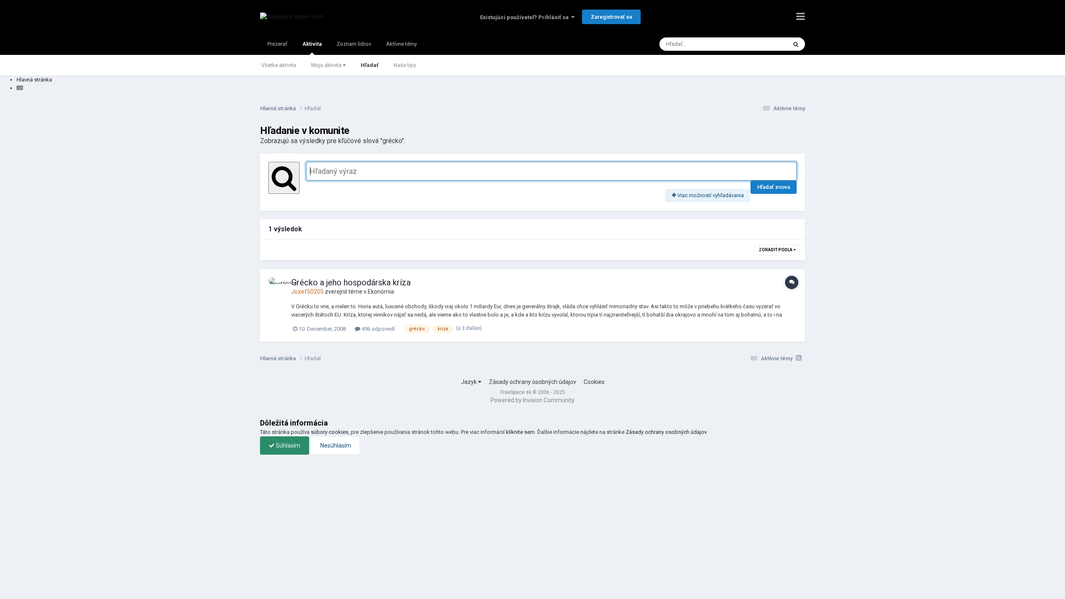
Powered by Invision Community (532, 400)
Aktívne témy (401, 44)
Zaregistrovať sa (611, 17)
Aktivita (312, 44)
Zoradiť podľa (776, 250)
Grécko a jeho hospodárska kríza (351, 282)
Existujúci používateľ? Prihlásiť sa (525, 17)
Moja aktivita (327, 65)
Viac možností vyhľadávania (710, 195)
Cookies (594, 382)
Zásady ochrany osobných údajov (532, 382)
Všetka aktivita (278, 65)
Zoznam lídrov (354, 44)
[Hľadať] (796, 44)
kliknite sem (520, 432)
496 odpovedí (377, 329)
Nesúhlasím (335, 445)
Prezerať (277, 44)
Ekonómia (381, 291)
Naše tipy (405, 65)
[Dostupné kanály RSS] (799, 358)
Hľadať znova (773, 187)
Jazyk (469, 382)
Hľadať (370, 65)
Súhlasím (287, 445)
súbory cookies (329, 432)
